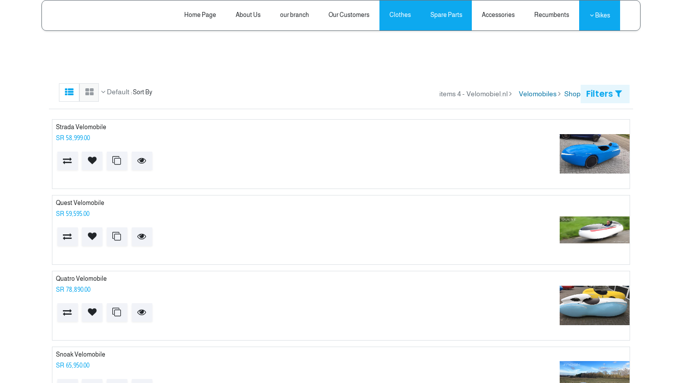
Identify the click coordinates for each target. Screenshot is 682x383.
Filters (600, 94)
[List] (69, 92)
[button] (142, 161)
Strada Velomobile (81, 127)
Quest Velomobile (80, 202)
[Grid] (89, 92)
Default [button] (117, 92)
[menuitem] (552, 15)
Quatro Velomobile (81, 278)
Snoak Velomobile (80, 354)
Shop (572, 94)
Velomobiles (538, 94)
